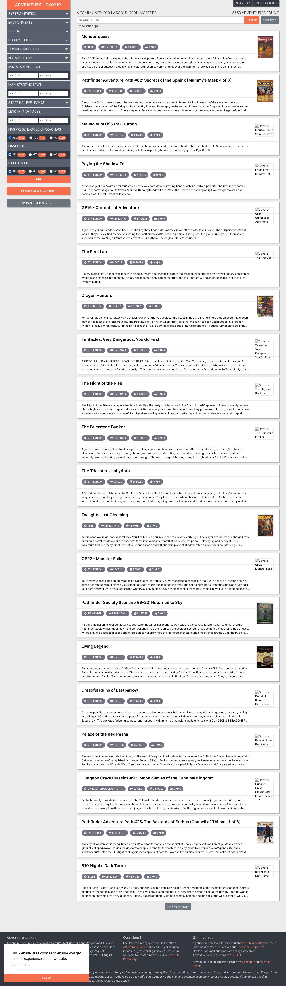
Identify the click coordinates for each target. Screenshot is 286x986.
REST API (235, 955)
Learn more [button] (20, 965)
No (59, 137)
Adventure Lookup (38, 4)
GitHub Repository (253, 943)
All (18, 137)
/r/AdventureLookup (135, 947)
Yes (38, 137)
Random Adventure (40, 203)
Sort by (268, 20)
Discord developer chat (250, 947)
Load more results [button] (178, 906)
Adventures (243, 3)
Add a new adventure (39, 191)
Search (252, 20)
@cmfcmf (247, 961)
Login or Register (266, 3)
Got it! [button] (46, 978)
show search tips (88, 26)
